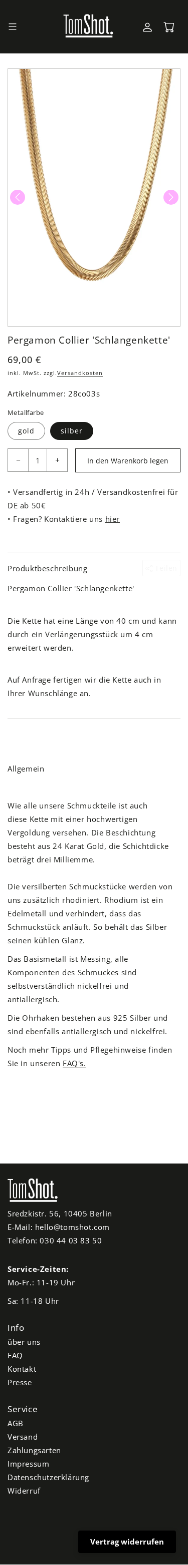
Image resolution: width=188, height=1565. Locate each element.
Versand (23, 1437)
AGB (16, 1423)
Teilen (165, 568)
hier (112, 519)
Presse (20, 1382)
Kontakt (22, 1369)
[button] (13, 27)
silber (72, 430)
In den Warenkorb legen (127, 460)
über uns (24, 1342)
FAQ (15, 1355)
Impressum (28, 1464)
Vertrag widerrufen (127, 1542)
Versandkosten (80, 373)
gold (26, 430)
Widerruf (24, 1491)
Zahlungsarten (34, 1450)
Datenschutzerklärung (48, 1477)
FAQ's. (74, 1063)
